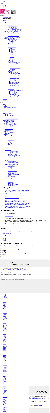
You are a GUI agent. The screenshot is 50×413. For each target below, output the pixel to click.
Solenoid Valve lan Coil (14, 82)
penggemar (10, 71)
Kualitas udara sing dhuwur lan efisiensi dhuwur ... (15, 201)
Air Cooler (12, 70)
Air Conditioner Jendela (12, 34)
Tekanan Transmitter (14, 83)
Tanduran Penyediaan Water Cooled (15, 29)
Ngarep (4, 20)
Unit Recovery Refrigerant (15, 91)
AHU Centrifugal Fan (14, 72)
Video (6, 22)
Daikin (11, 52)
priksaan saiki (3, 248)
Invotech (12, 55)
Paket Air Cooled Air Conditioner (14, 30)
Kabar (4, 97)
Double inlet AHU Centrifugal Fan (12, 198)
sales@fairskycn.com (7, 233)
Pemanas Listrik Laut (12, 44)
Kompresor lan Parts (12, 47)
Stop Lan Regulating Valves (15, 85)
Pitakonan (5, 99)
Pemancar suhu (9, 216)
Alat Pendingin (11, 89)
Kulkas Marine (11, 41)
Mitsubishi (12, 54)
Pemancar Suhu (13, 84)
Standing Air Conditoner (12, 32)
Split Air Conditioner (12, 33)
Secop (11, 60)
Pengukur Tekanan (14, 88)
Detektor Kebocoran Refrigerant (16, 90)
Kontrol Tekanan (13, 80)
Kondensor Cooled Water (15, 63)
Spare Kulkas (8, 46)
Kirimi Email (2, 251)
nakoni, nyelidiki (8, 225)
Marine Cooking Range (12, 39)
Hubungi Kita (5, 100)
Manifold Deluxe (13, 94)
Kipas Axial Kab (13, 74)
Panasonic (12, 59)
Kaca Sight (12, 79)
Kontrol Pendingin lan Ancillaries (14, 75)
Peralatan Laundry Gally (10, 38)
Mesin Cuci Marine (11, 43)
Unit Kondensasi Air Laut (13, 28)
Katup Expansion (13, 76)
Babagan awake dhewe (7, 21)
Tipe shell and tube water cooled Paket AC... (13, 194)
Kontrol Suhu (12, 81)
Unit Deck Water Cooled (12, 27)
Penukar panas (10, 61)
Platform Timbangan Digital (15, 95)
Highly (11, 58)
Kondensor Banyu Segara (15, 62)
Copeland (12, 57)
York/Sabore (12, 49)
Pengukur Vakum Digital (15, 96)
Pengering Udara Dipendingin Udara (12, 37)
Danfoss (11, 53)
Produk (4, 23)
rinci (13, 225)
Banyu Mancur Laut (12, 40)
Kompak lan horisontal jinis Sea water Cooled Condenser (16, 191)
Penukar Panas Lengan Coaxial (16, 67)
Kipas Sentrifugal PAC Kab (15, 73)
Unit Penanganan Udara (12, 26)
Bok (11, 50)
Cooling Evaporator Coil (15, 68)
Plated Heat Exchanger (14, 65)
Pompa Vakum (13, 93)
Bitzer (11, 48)
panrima (11, 64)
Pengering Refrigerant (14, 78)
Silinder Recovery (13, 92)
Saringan (12, 86)
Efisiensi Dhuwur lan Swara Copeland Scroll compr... (15, 207)
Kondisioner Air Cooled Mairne (11, 31)
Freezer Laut (10, 42)
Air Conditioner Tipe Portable (13, 36)
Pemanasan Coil (13, 69)
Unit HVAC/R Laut (9, 25)
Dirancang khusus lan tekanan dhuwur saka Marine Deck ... (16, 204)
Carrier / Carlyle (13, 51)
